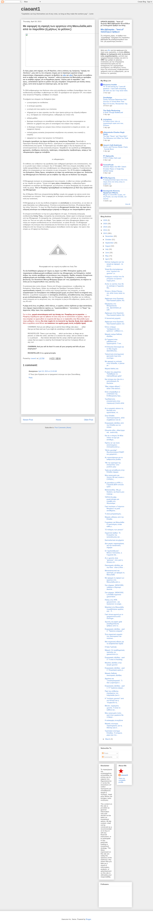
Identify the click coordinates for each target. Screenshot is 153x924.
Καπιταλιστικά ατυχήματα (114, 540)
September (109, 243)
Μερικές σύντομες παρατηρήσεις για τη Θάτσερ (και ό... (113, 726)
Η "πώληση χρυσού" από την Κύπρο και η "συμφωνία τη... (114, 700)
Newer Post (28, 420)
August (108, 246)
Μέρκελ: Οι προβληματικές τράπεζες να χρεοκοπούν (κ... (115, 652)
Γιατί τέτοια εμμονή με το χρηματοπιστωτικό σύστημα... (114, 616)
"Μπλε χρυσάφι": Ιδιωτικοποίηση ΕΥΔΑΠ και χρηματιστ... (114, 452)
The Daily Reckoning (111, 110)
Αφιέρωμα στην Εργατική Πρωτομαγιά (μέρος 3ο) (114, 299)
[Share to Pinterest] (59, 358)
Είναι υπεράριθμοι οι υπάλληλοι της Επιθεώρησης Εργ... (113, 394)
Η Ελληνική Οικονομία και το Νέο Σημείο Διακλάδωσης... (114, 349)
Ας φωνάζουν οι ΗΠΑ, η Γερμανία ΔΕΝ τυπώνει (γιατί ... (114, 485)
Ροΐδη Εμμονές (109, 178)
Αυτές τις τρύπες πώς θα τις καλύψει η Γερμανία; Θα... (114, 286)
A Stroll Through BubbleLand (113, 112)
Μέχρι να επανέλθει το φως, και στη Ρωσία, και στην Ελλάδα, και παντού (114, 197)
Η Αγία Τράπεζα (111, 647)
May (107, 256)
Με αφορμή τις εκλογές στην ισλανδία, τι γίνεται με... (114, 363)
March (108, 739)
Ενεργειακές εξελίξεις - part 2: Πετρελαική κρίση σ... (115, 669)
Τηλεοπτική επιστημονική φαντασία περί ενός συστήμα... (114, 356)
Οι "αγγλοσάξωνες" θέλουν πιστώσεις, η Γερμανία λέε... (113, 553)
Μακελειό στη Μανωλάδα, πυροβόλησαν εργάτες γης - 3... (114, 609)
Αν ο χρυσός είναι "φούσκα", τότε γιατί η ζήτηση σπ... (114, 560)
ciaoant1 (30, 9)
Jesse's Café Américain (112, 145)
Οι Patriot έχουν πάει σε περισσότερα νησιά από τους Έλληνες (113, 123)
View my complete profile (122, 780)
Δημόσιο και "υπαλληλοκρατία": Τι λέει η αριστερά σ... (113, 681)
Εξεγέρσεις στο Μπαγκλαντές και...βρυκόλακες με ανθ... (113, 307)
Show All (127, 204)
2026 (105, 220)
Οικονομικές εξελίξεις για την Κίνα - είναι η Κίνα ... (115, 566)
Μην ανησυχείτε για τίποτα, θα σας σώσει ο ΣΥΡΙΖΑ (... (114, 477)
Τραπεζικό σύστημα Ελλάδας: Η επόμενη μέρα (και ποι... (113, 733)
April (107, 259)
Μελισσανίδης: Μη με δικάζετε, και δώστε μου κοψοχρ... (114, 492)
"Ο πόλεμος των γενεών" (114, 530)
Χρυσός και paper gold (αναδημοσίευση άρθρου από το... (113, 624)
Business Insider (110, 85)
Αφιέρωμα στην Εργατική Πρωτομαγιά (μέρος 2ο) (114, 314)
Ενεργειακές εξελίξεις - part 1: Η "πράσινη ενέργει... (115, 687)
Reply (31, 377)
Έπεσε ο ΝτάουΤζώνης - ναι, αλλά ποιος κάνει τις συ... (115, 293)
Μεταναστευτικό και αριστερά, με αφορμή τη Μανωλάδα (114, 573)
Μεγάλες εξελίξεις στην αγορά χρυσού (113, 664)
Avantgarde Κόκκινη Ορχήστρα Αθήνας (111, 192)
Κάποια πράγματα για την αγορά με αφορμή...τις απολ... (114, 264)
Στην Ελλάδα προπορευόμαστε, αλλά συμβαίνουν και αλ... (114, 418)
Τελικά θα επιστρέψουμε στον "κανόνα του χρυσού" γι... (114, 271)
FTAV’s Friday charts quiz (112, 158)
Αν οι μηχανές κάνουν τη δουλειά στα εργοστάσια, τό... (114, 410)
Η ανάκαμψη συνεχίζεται (114, 720)
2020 (105, 224)
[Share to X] (55, 358)
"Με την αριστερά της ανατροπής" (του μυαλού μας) (113, 465)
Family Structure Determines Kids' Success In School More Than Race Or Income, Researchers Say (115, 102)
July (107, 249)
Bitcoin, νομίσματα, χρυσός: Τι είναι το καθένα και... (112, 708)
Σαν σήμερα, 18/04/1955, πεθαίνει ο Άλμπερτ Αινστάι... (114, 587)
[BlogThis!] (53, 358)
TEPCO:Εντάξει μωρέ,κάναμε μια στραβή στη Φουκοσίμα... (112, 500)
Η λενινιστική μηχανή (112, 318)
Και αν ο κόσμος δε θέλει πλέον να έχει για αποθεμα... (114, 438)
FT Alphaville (108, 156)
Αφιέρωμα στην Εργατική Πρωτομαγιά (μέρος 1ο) (114, 323)
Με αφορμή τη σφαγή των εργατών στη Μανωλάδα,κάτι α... (114, 580)
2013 (105, 233)
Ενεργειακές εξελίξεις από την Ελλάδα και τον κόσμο (114, 425)
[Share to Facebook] (57, 358)
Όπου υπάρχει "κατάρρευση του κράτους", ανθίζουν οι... (114, 329)
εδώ (64, 75)
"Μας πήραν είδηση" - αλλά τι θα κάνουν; (113, 387)
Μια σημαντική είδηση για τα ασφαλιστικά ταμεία (114, 643)
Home (58, 420)
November (109, 236)
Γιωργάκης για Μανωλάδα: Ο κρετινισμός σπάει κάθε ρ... (115, 524)
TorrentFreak (108, 165)
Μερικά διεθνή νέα (111, 369)
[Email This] (50, 358)
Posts (106, 753)
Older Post (88, 420)
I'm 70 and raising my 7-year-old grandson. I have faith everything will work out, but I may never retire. (115, 89)
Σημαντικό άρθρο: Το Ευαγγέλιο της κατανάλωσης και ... (113, 535)
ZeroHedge (107, 97)
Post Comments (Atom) (63, 427)
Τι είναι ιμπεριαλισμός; (113, 514)
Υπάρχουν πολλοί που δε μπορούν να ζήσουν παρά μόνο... (114, 279)
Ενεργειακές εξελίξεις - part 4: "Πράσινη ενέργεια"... (115, 630)
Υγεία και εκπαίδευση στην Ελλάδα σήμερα (115, 471)
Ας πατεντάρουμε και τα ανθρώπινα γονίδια (114, 458)
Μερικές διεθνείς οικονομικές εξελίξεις (113, 674)
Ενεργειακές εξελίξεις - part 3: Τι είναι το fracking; (115, 658)
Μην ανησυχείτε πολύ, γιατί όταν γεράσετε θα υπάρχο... (114, 715)
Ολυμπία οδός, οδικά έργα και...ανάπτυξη (115, 431)
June (107, 253)
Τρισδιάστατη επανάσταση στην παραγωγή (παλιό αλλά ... (114, 402)
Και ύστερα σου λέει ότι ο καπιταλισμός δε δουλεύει (114, 381)
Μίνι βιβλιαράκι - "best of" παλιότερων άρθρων (112, 30)
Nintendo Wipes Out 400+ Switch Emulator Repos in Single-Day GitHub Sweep (114, 169)
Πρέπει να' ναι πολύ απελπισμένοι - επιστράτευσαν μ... (113, 445)
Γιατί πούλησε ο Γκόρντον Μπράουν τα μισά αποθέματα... (114, 508)
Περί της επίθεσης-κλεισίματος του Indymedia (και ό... (113, 693)
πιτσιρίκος (107, 119)
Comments (108, 757)
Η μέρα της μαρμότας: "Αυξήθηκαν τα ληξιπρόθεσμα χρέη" (113, 374)
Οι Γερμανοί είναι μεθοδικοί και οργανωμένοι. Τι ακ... (113, 341)
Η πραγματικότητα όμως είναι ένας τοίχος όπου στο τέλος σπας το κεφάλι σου (115, 182)
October (108, 239)
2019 (105, 227)
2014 (105, 230)
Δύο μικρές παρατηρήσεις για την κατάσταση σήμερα (114, 546)
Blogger (88, 919)
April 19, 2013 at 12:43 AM (47, 371)
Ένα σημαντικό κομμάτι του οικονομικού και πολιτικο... (113, 636)
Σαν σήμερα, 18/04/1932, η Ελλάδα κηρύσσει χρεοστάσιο (114, 595)
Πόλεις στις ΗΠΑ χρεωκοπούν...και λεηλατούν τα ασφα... (114, 602)
